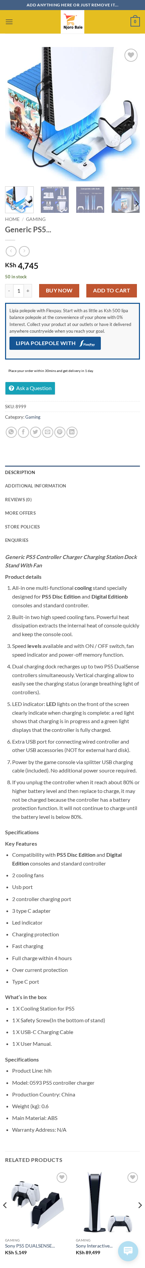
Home (12, 219)
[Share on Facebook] (23, 432)
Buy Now (59, 290)
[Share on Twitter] (35, 432)
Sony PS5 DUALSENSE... (30, 1246)
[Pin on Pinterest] (59, 432)
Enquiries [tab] (16, 540)
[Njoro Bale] (72, 22)
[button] (9, 21)
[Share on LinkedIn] (72, 432)
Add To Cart (111, 290)
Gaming (36, 219)
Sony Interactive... (94, 1246)
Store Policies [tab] (22, 526)
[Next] (129, 114)
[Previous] (16, 114)
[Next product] (11, 251)
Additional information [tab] (35, 485)
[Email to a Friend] (47, 432)
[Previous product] (24, 251)
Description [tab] (20, 472)
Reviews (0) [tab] (18, 499)
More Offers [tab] (20, 513)
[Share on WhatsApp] (11, 432)
